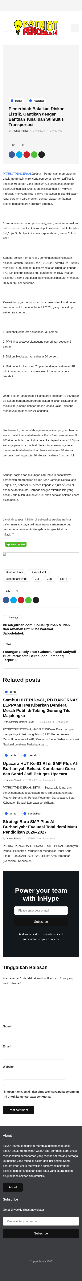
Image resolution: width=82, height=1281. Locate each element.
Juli (37, 578)
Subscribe (41, 921)
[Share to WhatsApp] (34, 154)
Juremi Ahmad (13, 780)
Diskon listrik (39, 572)
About (13, 1187)
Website (8, 1066)
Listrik (64, 578)
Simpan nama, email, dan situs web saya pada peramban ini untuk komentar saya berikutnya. (41, 1094)
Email (7, 1046)
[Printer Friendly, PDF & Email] (16, 544)
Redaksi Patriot (20, 130)
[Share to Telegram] (41, 154)
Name (7, 1026)
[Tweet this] (19, 154)
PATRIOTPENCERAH (17, 173)
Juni (49, 578)
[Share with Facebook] (12, 154)
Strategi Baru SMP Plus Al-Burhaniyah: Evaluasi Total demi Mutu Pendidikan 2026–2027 (40, 826)
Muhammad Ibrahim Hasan (20, 722)
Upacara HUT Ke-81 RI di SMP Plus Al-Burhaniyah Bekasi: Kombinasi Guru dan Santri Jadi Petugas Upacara (40, 768)
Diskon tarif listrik (16, 578)
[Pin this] (26, 154)
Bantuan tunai (14, 572)
